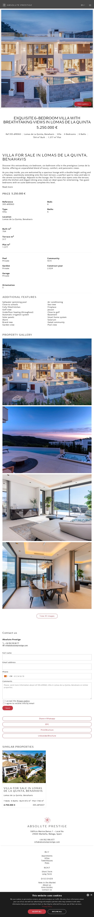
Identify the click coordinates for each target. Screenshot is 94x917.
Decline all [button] (57, 912)
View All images (47, 616)
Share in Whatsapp (47, 718)
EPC (47, 724)
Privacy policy (23, 701)
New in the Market (47, 882)
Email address (9, 662)
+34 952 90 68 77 (12, 643)
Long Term (47, 874)
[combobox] (8, 676)
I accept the (17, 701)
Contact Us (47, 890)
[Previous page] (5, 767)
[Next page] (43, 767)
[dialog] (47, 904)
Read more (7, 187)
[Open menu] (90, 5)
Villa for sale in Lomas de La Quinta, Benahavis (23, 789)
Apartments (47, 856)
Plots (47, 863)
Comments (7, 681)
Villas (47, 858)
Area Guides (47, 887)
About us (47, 885)
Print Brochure (47, 730)
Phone (5, 672)
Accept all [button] (36, 912)
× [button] (91, 895)
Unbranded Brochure (47, 736)
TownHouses (47, 860)
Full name (7, 653)
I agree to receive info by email (19, 703)
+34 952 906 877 (47, 839)
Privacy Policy (47, 906)
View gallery (82, 104)
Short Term (47, 871)
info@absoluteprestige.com (16, 645)
